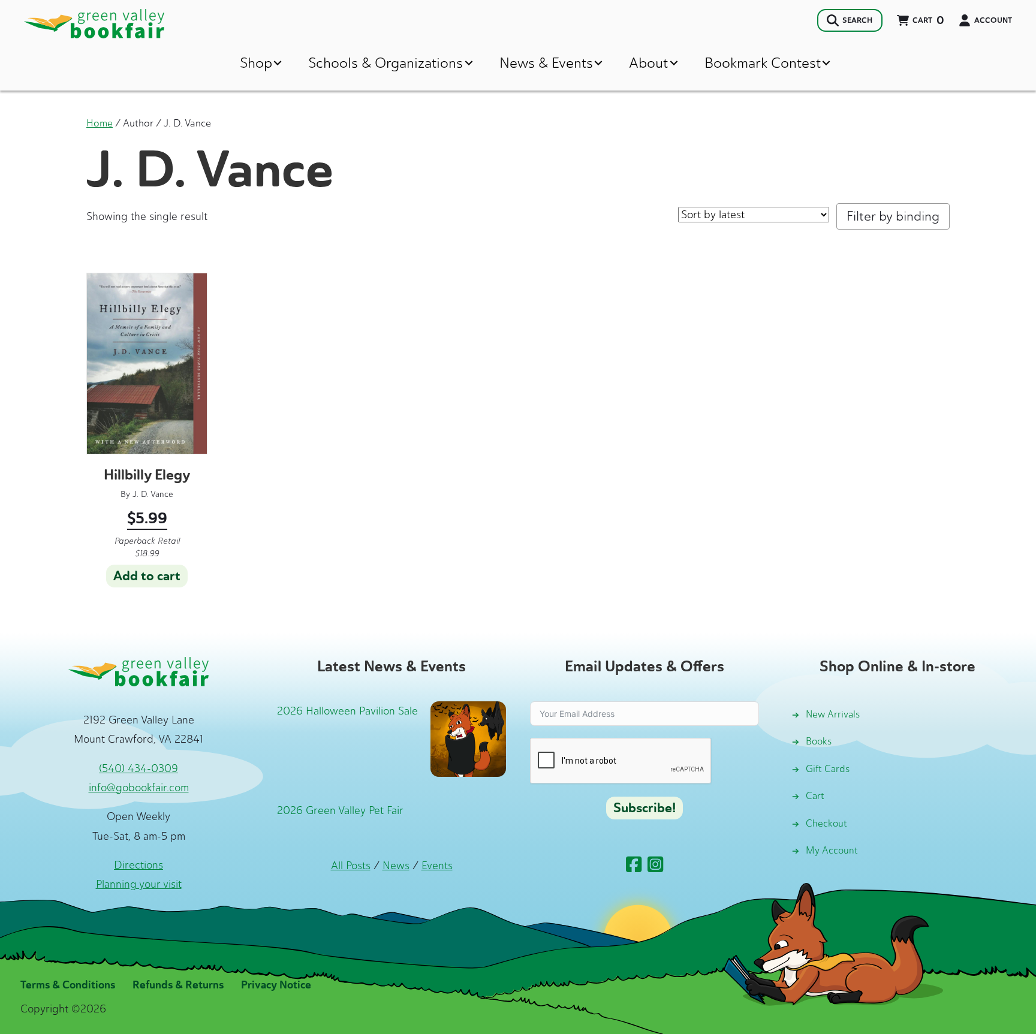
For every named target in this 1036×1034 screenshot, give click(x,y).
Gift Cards (828, 768)
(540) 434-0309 (138, 768)
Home (99, 123)
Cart (815, 795)
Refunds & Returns (178, 985)
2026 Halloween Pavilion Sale (347, 711)
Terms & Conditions (67, 985)
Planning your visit (139, 884)
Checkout (826, 823)
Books (819, 741)
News (396, 865)
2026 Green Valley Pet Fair (340, 810)
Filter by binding (893, 216)
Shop (256, 62)
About (648, 62)
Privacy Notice (276, 985)
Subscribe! (644, 808)
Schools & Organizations (385, 62)
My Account (832, 850)
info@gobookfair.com (139, 787)
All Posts (351, 865)
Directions (138, 865)
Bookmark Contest (762, 62)
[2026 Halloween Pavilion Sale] (468, 737)
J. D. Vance (152, 494)
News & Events (546, 62)
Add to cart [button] (146, 576)
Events (437, 865)
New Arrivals (833, 714)
